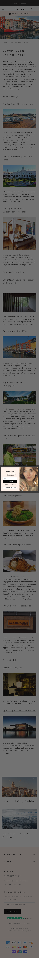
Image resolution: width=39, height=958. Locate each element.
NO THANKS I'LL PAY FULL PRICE (10, 487)
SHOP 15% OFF (10, 481)
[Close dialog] (37, 468)
